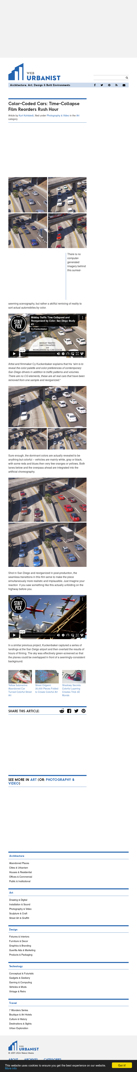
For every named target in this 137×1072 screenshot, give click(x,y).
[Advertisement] (68, 28)
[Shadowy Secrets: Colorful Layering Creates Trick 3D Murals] (74, 677)
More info (11, 1068)
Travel (13, 1002)
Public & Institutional (19, 881)
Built (49, 85)
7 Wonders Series (18, 1010)
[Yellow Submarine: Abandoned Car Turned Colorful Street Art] (20, 677)
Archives (31, 1059)
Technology (16, 966)
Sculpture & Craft (18, 913)
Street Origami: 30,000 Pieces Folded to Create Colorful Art (46, 688)
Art (30, 85)
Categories (52, 1059)
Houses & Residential (20, 872)
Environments (61, 85)
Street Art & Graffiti (19, 918)
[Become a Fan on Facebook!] (95, 85)
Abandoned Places (19, 863)
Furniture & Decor (18, 941)
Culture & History (18, 1019)
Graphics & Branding (20, 945)
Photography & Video (58, 115)
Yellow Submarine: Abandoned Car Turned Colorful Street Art (20, 690)
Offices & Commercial (20, 876)
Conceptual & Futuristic (21, 973)
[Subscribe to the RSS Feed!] (116, 85)
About (13, 1059)
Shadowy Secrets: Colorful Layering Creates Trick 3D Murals (71, 690)
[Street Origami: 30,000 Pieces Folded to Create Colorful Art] (47, 677)
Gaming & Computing (20, 982)
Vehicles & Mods (18, 986)
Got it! (122, 1065)
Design (38, 85)
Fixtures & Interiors (19, 936)
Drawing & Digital (18, 899)
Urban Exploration (18, 1028)
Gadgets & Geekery (19, 977)
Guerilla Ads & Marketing (22, 950)
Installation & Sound (19, 904)
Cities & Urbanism (18, 867)
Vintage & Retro (17, 991)
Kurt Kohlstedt (26, 115)
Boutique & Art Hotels (20, 1014)
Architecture (18, 85)
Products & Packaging (20, 954)
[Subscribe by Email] (124, 85)
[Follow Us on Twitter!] (102, 85)
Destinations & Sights (20, 1023)
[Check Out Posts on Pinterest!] (109, 85)
